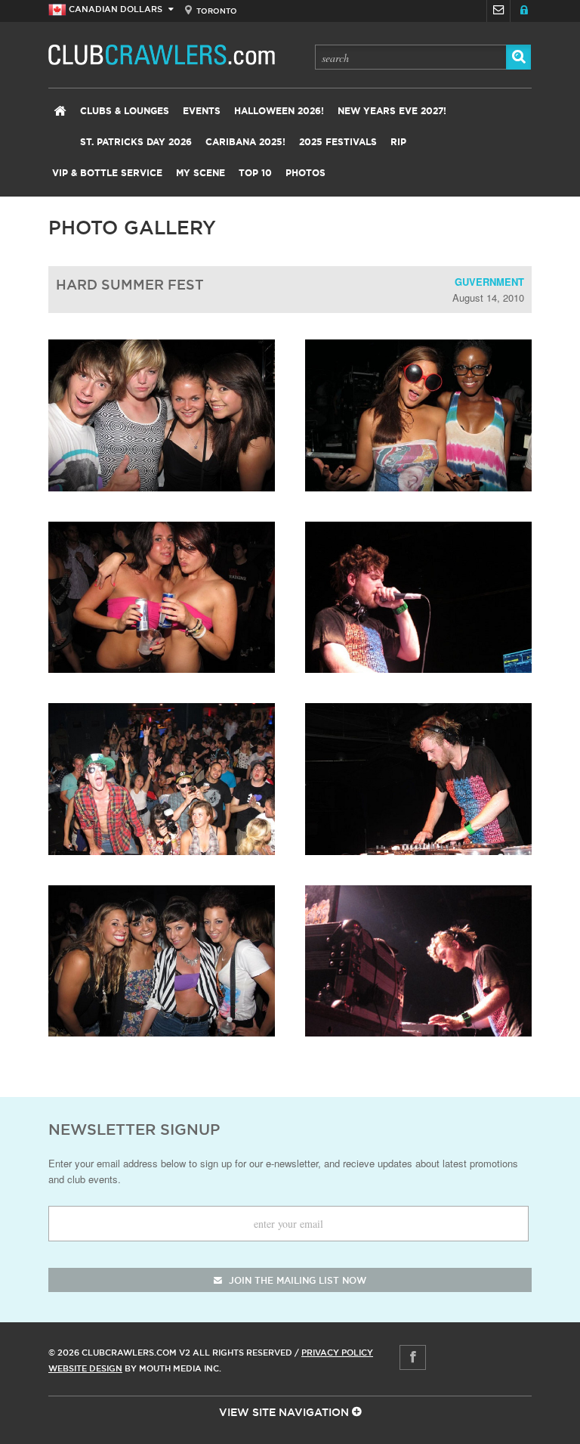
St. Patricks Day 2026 (136, 142)
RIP (398, 142)
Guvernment (489, 281)
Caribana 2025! (245, 142)
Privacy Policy (337, 1352)
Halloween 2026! (279, 111)
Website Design (85, 1368)
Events (202, 111)
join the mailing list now (296, 1280)
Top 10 (255, 173)
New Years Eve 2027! (392, 111)
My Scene (200, 173)
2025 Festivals (338, 142)
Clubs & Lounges (124, 111)
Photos (305, 173)
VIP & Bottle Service (107, 173)
